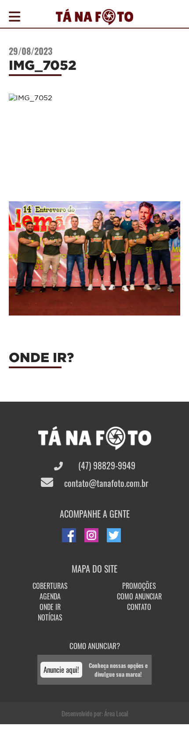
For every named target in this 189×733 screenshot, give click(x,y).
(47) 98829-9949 (105, 465)
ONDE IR (50, 607)
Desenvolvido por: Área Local (95, 713)
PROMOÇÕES (139, 586)
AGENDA (50, 596)
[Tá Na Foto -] (94, 20)
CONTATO (139, 607)
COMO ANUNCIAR (139, 596)
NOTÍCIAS (50, 617)
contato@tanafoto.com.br (105, 483)
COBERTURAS (50, 586)
